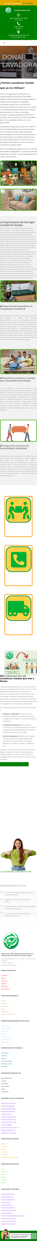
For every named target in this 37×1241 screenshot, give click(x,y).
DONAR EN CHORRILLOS (8, 1103)
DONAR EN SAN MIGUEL (8, 1130)
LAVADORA (4, 1083)
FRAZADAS (4, 986)
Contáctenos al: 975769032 (15, 764)
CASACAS (4, 981)
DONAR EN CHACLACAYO (8, 1221)
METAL (3, 1174)
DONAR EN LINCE (6, 1114)
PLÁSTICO (4, 1172)
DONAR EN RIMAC (6, 1213)
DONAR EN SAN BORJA (8, 1199)
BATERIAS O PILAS (6, 1064)
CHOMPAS (4, 975)
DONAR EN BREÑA (6, 1125)
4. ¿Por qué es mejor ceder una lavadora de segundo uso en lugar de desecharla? (20, 907)
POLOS (3, 978)
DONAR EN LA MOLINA (8, 1208)
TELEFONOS (4, 1053)
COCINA (3, 1081)
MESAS (3, 1009)
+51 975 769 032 (18, 26)
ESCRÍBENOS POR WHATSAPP (16, 872)
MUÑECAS (4, 1144)
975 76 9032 (27, 3)
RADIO (3, 1089)
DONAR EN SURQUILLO (8, 1194)
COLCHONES (5, 1006)
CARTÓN (3, 1180)
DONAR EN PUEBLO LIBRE (8, 1122)
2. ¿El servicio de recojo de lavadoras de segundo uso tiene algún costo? (19, 893)
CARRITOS (4, 1152)
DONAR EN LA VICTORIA (8, 1133)
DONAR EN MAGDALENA (8, 1117)
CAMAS (3, 1001)
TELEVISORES (5, 1086)
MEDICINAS (4, 1031)
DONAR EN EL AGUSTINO (8, 1218)
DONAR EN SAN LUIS (7, 1197)
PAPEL (3, 1169)
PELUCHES (4, 1146)
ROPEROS (4, 1003)
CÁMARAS (4, 1066)
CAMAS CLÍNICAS (6, 1037)
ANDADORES (5, 1042)
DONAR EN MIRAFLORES (8, 1109)
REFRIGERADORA (6, 1078)
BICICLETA (4, 1154)
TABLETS (4, 1058)
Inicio (4, 70)
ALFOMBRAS (5, 1011)
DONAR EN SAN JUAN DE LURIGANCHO (12, 1216)
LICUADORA (5, 1091)
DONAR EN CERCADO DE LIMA (10, 1127)
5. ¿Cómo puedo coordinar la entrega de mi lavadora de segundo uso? (17, 914)
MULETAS (4, 1034)
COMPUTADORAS (6, 1061)
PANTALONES (5, 989)
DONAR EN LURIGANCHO (8, 1224)
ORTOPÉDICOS (5, 1026)
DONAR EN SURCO (6, 1205)
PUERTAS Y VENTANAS (8, 1014)
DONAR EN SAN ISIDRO (8, 1111)
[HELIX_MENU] (4, 43)
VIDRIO (3, 1177)
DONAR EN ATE (5, 1202)
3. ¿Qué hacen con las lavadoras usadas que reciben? (17, 900)
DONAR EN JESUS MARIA (8, 1119)
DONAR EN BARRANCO (8, 1106)
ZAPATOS (4, 983)
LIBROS (3, 1182)
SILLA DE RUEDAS (6, 1029)
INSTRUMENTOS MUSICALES (9, 1157)
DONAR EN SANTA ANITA (8, 1210)
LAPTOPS (4, 1056)
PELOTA (3, 1149)
